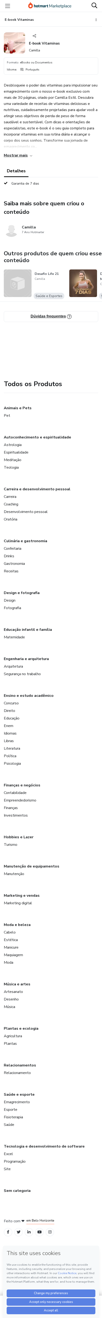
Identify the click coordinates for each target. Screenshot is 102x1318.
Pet (7, 415)
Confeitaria (12, 548)
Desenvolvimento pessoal (26, 511)
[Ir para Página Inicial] (49, 6)
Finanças (11, 807)
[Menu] (7, 6)
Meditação (12, 460)
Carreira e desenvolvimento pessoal (37, 489)
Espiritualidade (16, 452)
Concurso (11, 703)
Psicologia (12, 763)
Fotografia (12, 608)
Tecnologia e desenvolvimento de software (44, 1146)
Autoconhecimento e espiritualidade (37, 437)
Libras (9, 741)
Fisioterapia (13, 1117)
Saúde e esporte (19, 1094)
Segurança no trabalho (22, 674)
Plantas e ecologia (21, 1028)
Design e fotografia (22, 592)
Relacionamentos (20, 1065)
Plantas (10, 1043)
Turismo (10, 844)
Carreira (10, 496)
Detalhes (16, 171)
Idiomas (10, 733)
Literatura (12, 748)
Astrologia (13, 444)
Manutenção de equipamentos (31, 866)
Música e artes (17, 984)
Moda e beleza (17, 924)
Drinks (9, 556)
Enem (8, 725)
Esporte (10, 1109)
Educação (11, 718)
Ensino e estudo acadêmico (29, 695)
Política (10, 756)
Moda (8, 962)
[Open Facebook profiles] (8, 1232)
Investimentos (16, 815)
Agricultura (13, 1036)
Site (7, 1169)
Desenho (11, 999)
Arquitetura (13, 666)
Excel (8, 1154)
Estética (11, 939)
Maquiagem (13, 955)
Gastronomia (14, 563)
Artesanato (13, 991)
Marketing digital (18, 903)
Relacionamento (17, 1072)
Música (9, 1006)
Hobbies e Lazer (18, 837)
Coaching (11, 504)
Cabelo (10, 932)
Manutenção (14, 873)
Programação (15, 1161)
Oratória (10, 519)
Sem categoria (17, 1190)
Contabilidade (15, 792)
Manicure (11, 947)
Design (9, 600)
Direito (9, 710)
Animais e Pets (18, 408)
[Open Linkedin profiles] (28, 1232)
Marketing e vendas (22, 895)
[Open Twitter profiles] (18, 1232)
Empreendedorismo (20, 800)
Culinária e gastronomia (25, 541)
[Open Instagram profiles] (50, 1232)
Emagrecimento (17, 1102)
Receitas (11, 571)
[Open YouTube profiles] (39, 1232)
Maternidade (14, 637)
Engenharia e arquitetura (26, 658)
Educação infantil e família (28, 629)
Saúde (9, 1124)
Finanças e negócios (22, 785)
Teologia (11, 467)
